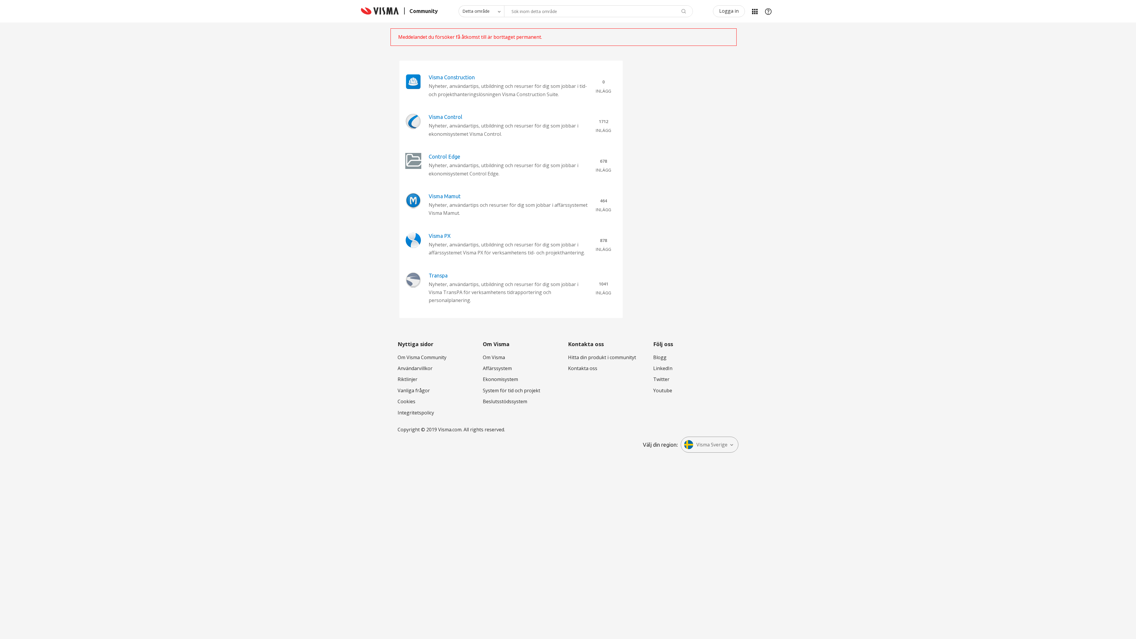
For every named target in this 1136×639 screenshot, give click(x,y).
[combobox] (598, 11)
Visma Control (445, 117)
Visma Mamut (445, 196)
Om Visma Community (422, 357)
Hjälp (768, 11)
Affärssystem (497, 368)
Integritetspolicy (416, 412)
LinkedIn (662, 368)
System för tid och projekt (511, 390)
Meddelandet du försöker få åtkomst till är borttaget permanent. (470, 37)
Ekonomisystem (500, 379)
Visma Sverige (711, 444)
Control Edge (444, 156)
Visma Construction (452, 77)
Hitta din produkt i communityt (602, 357)
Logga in (729, 11)
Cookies (406, 401)
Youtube (662, 390)
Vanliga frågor (414, 390)
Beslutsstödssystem (505, 401)
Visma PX (440, 236)
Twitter (661, 379)
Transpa (438, 275)
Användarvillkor (415, 368)
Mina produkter (754, 11)
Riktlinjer (407, 379)
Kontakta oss (582, 368)
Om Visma (494, 357)
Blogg (660, 357)
